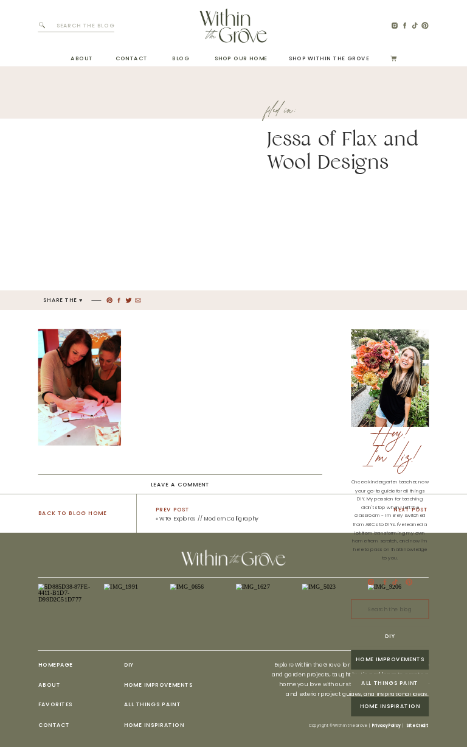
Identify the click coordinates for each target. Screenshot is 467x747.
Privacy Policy (386, 726)
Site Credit (417, 726)
